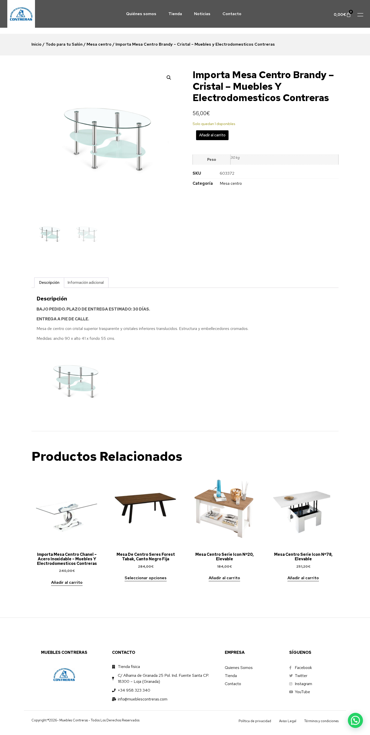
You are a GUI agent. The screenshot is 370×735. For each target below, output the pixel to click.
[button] (168, 77)
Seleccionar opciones (146, 577)
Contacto (232, 13)
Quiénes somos (141, 13)
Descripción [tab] (49, 282)
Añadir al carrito (212, 135)
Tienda (175, 13)
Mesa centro (99, 44)
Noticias (202, 13)
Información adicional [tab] (85, 282)
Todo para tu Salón (64, 44)
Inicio (36, 44)
